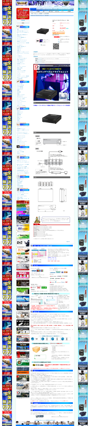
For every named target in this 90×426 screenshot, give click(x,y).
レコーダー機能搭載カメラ (21, 37)
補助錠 (18, 90)
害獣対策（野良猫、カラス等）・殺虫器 (23, 199)
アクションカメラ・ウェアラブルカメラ (23, 54)
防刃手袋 (18, 118)
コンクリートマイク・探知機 (22, 166)
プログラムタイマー (20, 159)
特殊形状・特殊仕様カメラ (21, 46)
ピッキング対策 (19, 83)
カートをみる (39, 6)
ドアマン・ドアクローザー (21, 101)
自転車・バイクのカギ (21, 94)
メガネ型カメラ (19, 56)
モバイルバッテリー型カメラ (22, 58)
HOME (32, 13)
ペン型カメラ (19, 55)
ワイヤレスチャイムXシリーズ (22, 132)
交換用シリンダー (20, 89)
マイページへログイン (48, 6)
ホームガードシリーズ (21, 142)
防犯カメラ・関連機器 (38, 13)
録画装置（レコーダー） (21, 63)
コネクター (19, 74)
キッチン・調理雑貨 (20, 194)
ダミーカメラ (19, 38)
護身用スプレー (19, 113)
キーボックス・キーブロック (22, 97)
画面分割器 (19, 69)
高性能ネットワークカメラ (21, 41)
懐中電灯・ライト (20, 180)
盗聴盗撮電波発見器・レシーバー (22, 170)
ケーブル (18, 73)
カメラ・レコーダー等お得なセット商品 (23, 29)
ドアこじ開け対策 (20, 87)
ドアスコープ (19, 102)
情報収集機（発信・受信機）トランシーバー (23, 168)
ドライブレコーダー (20, 154)
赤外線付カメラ (19, 47)
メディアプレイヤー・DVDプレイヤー (23, 162)
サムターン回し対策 (20, 85)
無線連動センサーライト (21, 128)
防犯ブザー (19, 110)
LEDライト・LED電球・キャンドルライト (23, 130)
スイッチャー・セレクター (21, 66)
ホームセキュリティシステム (22, 141)
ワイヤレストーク (20, 138)
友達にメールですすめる (64, 41)
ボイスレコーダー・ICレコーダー (22, 171)
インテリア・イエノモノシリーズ (22, 193)
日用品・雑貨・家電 (20, 191)
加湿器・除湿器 (19, 197)
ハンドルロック (19, 150)
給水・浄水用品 (19, 181)
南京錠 (18, 93)
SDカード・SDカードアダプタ (22, 77)
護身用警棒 (19, 114)
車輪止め (18, 153)
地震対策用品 (19, 182)
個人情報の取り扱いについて (40, 420)
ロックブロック (19, 100)
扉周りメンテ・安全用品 (21, 105)
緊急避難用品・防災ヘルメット (22, 178)
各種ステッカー (19, 117)
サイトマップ (71, 6)
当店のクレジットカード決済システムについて (40, 277)
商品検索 (23, 20)
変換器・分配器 (19, 67)
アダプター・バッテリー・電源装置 (23, 76)
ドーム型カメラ (19, 45)
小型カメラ (19, 49)
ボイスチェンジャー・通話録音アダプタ (23, 173)
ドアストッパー (19, 104)
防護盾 (18, 120)
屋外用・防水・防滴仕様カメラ (22, 34)
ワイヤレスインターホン (21, 135)
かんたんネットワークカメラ (22, 40)
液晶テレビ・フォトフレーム (22, 160)
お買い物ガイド (57, 6)
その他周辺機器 (19, 78)
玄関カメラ (19, 50)
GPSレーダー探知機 (20, 151)
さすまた (18, 121)
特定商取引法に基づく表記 (44, 400)
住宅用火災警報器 (20, 185)
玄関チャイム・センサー (21, 137)
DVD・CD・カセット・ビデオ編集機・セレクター (23, 165)
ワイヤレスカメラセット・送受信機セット (23, 43)
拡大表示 (43, 45)
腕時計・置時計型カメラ (21, 59)
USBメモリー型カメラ (21, 61)
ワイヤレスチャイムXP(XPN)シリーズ (23, 134)
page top (68, 241)
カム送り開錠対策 (20, 86)
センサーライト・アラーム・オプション (23, 127)
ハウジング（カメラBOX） (21, 70)
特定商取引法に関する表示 (50, 420)
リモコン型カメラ (20, 62)
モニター (18, 65)
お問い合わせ (64, 6)
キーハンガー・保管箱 (21, 98)
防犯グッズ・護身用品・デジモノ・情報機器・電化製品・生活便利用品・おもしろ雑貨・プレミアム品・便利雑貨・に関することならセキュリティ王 (51, 0)
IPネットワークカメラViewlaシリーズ (23, 33)
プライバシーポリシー (55, 400)
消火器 (18, 184)
